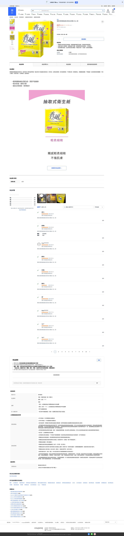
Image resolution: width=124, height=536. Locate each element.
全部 (33, 10)
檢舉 (97, 383)
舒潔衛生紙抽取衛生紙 (66, 482)
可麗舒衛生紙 (21, 482)
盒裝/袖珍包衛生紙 (28, 17)
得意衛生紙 (26, 484)
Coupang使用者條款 (26, 522)
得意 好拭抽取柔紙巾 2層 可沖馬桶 (17, 500)
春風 (10, 482)
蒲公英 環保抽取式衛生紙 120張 (17, 516)
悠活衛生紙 (85, 482)
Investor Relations (16, 522)
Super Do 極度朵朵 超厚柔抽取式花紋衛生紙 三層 (20, 495)
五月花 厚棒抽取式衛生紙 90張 (16, 505)
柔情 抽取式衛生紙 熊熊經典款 (16, 491)
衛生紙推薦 (98, 482)
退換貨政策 (34, 522)
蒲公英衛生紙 (91, 482)
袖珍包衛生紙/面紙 (13, 476)
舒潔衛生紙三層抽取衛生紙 (31, 482)
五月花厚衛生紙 (33, 484)
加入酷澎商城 (80, 522)
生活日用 (16, 17)
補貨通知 (83, 39)
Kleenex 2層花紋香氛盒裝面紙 (16, 498)
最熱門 (39, 207)
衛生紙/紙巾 (21, 17)
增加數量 (62, 40)
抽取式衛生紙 (16, 484)
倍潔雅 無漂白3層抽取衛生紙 (16, 504)
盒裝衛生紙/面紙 (37, 17)
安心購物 (57, 522)
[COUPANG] (38, 528)
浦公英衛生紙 (110, 482)
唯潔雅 (21, 484)
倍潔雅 (11, 484)
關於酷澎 (8, 522)
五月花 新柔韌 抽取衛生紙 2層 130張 (18, 507)
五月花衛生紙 (79, 482)
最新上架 (43, 207)
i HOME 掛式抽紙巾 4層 (15, 509)
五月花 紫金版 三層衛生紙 (16, 514)
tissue (39, 484)
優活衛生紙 (58, 482)
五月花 (73, 482)
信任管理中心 (40, 522)
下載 (76, 2)
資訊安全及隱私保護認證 (71, 522)
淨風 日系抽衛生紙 (14, 493)
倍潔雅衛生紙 (103, 482)
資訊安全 (62, 522)
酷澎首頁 (11, 17)
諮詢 (99, 360)
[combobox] (99, 207)
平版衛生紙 (44, 484)
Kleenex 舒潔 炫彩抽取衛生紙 (16, 496)
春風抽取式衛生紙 (51, 482)
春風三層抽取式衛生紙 (42, 482)
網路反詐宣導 (87, 522)
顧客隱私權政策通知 (49, 522)
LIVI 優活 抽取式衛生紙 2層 (16, 502)
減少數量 (62, 38)
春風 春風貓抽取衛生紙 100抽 (16, 511)
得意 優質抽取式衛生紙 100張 (16, 513)
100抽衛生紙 (15, 482)
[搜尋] (103, 10)
